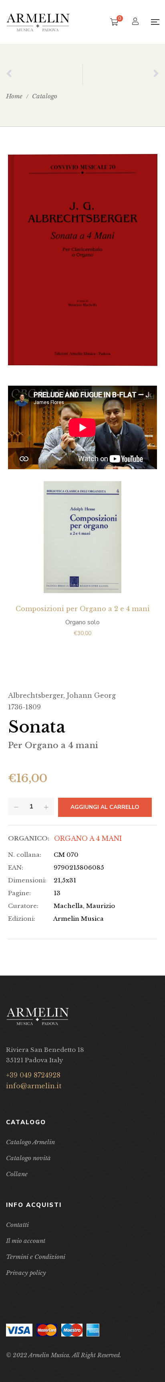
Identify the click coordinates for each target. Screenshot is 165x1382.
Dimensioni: (27, 880)
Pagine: (19, 893)
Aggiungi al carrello (104, 807)
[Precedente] (44, 74)
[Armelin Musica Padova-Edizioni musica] (38, 22)
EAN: (15, 867)
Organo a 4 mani (88, 838)
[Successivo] (121, 74)
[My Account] (136, 22)
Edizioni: (21, 918)
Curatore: (23, 906)
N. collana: (24, 854)
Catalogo (44, 96)
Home (14, 96)
